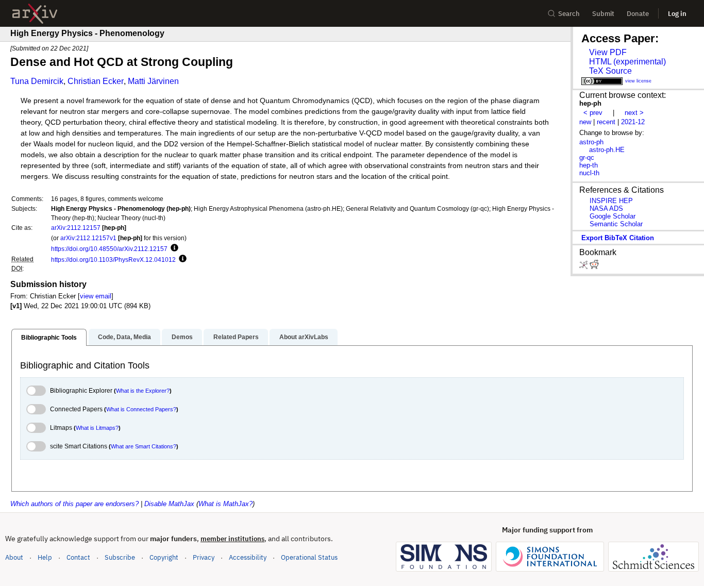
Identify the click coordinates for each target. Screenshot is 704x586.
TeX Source (610, 70)
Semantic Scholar (616, 224)
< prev (592, 112)
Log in (677, 13)
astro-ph (591, 142)
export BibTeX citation (617, 238)
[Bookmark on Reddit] (594, 267)
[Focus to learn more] (172, 248)
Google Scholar (612, 216)
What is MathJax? (225, 504)
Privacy (203, 557)
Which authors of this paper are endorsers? (74, 504)
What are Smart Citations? (143, 446)
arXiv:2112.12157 (75, 227)
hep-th (588, 165)
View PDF (608, 52)
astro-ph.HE (607, 150)
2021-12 (633, 122)
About (14, 557)
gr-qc (586, 157)
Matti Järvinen (153, 81)
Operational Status (309, 557)
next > (634, 112)
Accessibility (247, 557)
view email (95, 296)
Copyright (163, 557)
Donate (638, 13)
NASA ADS (606, 208)
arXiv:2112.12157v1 (88, 238)
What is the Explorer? (143, 391)
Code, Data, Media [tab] (124, 337)
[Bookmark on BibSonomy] (584, 267)
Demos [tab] (182, 337)
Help (45, 557)
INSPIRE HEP (611, 201)
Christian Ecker (96, 81)
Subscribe (120, 557)
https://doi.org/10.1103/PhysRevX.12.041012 (113, 259)
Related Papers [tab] (236, 337)
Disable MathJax (169, 504)
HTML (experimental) (627, 61)
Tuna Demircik (36, 81)
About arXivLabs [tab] (303, 337)
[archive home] (34, 14)
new (585, 122)
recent (606, 122)
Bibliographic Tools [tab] (49, 337)
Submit (603, 13)
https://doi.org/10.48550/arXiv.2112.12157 (109, 248)
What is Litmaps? (97, 428)
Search (569, 13)
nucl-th (589, 173)
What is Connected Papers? (141, 409)
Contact (78, 557)
